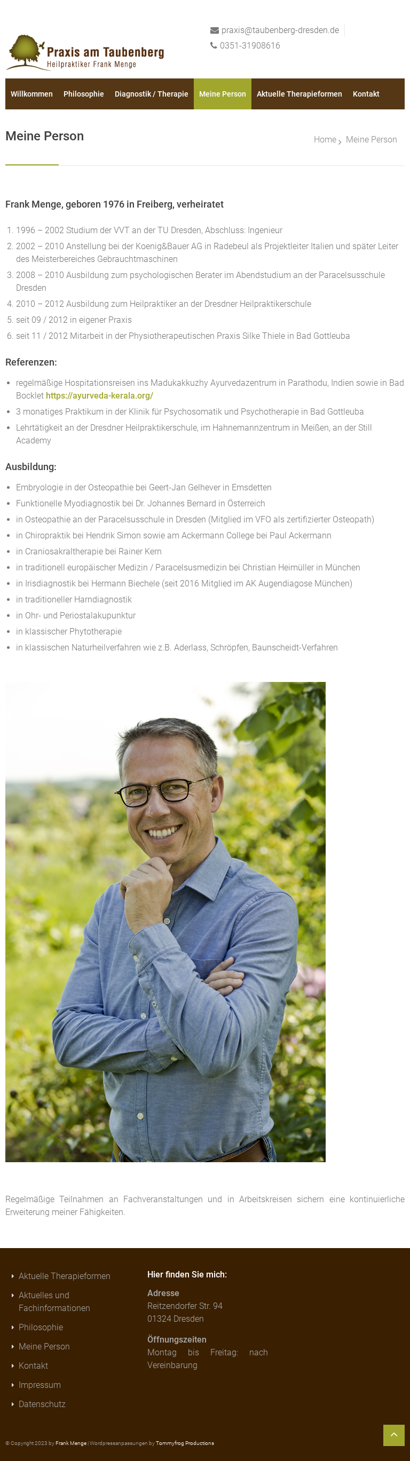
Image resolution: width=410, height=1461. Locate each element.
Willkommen (32, 94)
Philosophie (84, 94)
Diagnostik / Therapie (151, 94)
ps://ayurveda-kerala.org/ (104, 396)
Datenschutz (42, 1404)
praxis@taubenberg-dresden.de (280, 30)
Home (325, 139)
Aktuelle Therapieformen (299, 94)
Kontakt (366, 94)
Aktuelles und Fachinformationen (54, 1301)
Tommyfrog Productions (185, 1443)
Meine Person (222, 94)
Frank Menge (71, 1443)
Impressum (40, 1385)
